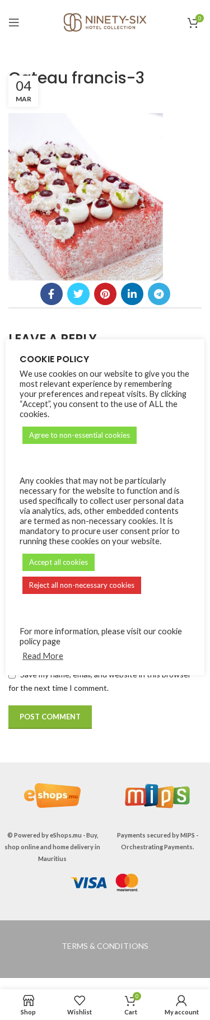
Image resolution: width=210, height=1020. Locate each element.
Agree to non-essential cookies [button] (79, 435)
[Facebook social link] (51, 294)
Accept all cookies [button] (58, 562)
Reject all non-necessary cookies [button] (81, 585)
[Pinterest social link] (105, 294)
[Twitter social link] (78, 294)
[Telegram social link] (159, 294)
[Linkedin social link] (132, 294)
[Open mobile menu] (14, 22)
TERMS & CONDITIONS (105, 946)
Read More (42, 656)
